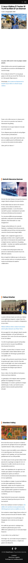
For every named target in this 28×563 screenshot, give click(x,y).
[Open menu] (25, 2)
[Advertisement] (14, 44)
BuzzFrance (9, 552)
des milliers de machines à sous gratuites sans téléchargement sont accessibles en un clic (13, 507)
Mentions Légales (14, 557)
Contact (14, 555)
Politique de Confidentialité (14, 559)
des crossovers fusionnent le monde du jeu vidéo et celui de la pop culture (12, 83)
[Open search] (22, 2)
